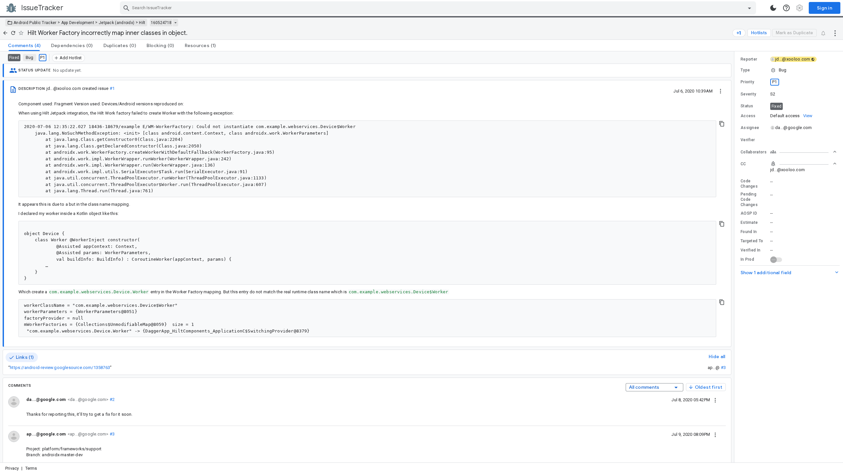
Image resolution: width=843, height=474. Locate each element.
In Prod (747, 259)
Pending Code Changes (749, 199)
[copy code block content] (722, 124)
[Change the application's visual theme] (773, 7)
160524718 (161, 22)
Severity (748, 94)
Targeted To (752, 241)
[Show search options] (749, 8)
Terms (31, 468)
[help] (786, 7)
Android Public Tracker (35, 22)
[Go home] (5, 33)
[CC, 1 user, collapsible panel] (803, 164)
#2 (111, 399)
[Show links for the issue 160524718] (175, 22)
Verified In (750, 250)
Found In (749, 231)
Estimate (749, 222)
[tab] (24, 45)
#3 (723, 367)
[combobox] (439, 8)
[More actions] (835, 33)
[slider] (735, 256)
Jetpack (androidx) (116, 22)
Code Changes (749, 184)
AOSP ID (749, 213)
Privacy (12, 468)
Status (747, 106)
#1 (112, 88)
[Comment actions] (715, 399)
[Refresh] (13, 33)
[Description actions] (720, 91)
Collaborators (754, 152)
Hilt (142, 22)
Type (745, 70)
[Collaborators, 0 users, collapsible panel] (803, 152)
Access (748, 116)
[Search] (126, 8)
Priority (747, 82)
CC (743, 164)
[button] (789, 70)
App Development (78, 22)
